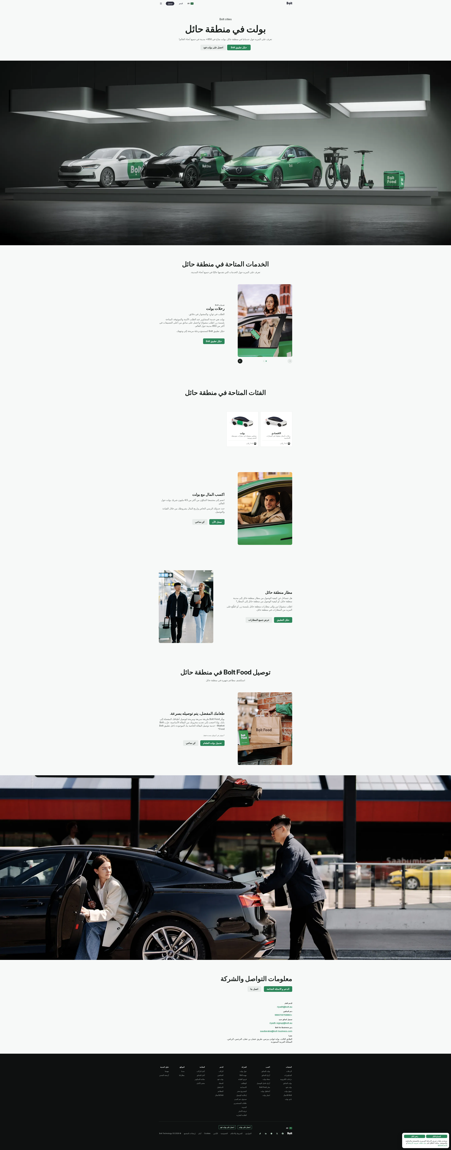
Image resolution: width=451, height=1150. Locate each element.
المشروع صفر (242, 1091)
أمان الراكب (201, 1071)
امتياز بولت (266, 1095)
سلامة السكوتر (200, 1079)
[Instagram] (271, 1133)
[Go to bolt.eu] (289, 3)
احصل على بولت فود (213, 47)
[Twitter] (277, 1133)
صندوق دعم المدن (240, 1099)
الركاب (221, 1071)
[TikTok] (260, 1133)
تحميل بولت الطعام (212, 743)
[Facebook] (283, 1133)
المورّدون (248, 1133)
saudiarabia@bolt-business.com (276, 1031)
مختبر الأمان (201, 1083)
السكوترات (288, 1075)
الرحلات (289, 1071)
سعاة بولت (266, 1079)
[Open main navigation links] (161, 3)
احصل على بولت (245, 1127)
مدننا (183, 1071)
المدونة (244, 1107)
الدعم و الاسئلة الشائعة (278, 989)
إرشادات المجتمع (189, 1133)
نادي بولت (288, 1099)
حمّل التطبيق (283, 620)
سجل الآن (217, 522)
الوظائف (244, 1083)
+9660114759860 (283, 1015)
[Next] (240, 361)
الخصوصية (224, 1133)
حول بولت (243, 1071)
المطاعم (220, 1091)
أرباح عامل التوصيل (263, 1083)
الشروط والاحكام (236, 1133)
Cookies (207, 1133)
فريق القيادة (242, 1079)
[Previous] (290, 361)
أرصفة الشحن (164, 1075)
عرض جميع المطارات (258, 620)
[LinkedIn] (266, 1133)
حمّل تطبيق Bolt (239, 47)
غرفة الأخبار (242, 1111)
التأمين (215, 1133)
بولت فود (289, 1087)
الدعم (181, 3)
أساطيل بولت (265, 1091)
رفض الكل (414, 1136)
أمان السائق (201, 1075)
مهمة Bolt (243, 1075)
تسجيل (170, 3)
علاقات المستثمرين (240, 1103)
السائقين (220, 1075)
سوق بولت (288, 1091)
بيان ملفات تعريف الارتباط (417, 1143)
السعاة (221, 1083)
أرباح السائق (266, 1075)
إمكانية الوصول (241, 1095)
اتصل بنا (254, 989)
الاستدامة (243, 1087)
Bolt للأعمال (287, 1095)
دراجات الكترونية (286, 1079)
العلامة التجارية (241, 1115)
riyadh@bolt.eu (284, 1007)
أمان (199, 1133)
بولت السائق (287, 1083)
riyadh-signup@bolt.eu (281, 1023)
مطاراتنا (182, 1075)
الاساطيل (220, 1087)
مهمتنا (167, 1071)
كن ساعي (200, 522)
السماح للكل (436, 1136)
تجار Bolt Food (264, 1087)
